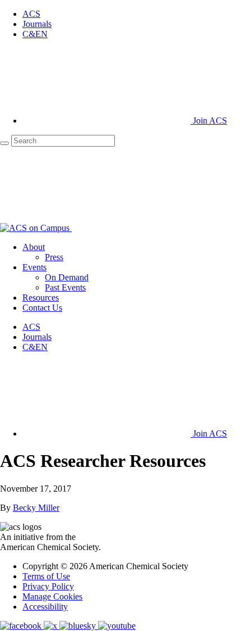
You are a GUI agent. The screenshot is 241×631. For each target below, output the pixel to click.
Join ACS (209, 120)
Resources (40, 297)
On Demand (67, 277)
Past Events (65, 287)
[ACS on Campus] (36, 228)
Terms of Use (46, 576)
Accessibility (45, 606)
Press (54, 257)
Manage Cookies (52, 596)
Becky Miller (36, 507)
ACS (31, 14)
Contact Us (42, 307)
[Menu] (156, 228)
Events (34, 267)
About (33, 247)
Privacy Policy (48, 586)
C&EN (35, 34)
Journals (37, 24)
